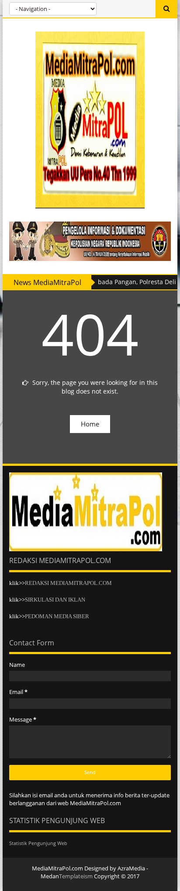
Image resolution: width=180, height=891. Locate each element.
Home (90, 423)
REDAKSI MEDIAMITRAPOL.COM (68, 583)
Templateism (76, 876)
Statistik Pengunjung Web (38, 843)
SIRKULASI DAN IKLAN (55, 599)
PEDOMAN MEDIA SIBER (57, 616)
